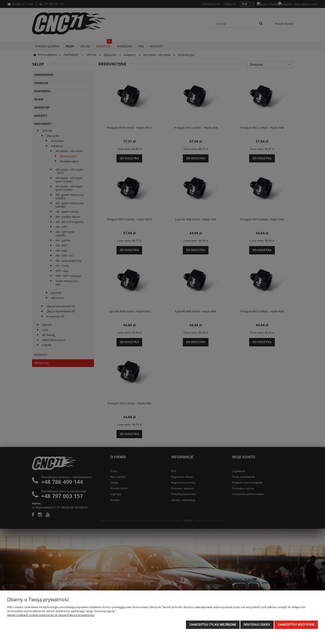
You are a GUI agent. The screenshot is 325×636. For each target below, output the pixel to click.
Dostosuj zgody (257, 624)
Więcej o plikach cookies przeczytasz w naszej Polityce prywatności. (51, 615)
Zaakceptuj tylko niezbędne (212, 624)
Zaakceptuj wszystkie (296, 624)
